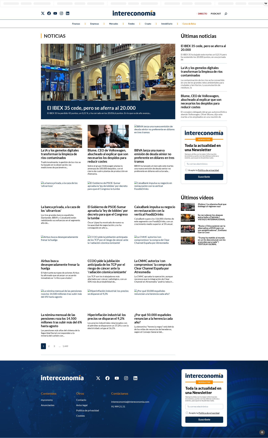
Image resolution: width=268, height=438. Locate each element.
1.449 (65, 346)
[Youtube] (55, 13)
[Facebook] (49, 13)
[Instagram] (61, 13)
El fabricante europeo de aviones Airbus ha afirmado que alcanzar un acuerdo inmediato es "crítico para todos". (60, 275)
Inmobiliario (166, 23)
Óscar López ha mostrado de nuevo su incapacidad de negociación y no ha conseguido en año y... (106, 225)
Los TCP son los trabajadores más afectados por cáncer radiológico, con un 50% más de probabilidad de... (107, 279)
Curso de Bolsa (189, 23)
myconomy (47, 399)
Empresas (94, 23)
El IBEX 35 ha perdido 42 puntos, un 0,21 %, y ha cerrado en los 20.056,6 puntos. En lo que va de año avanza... (99, 113)
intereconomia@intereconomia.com (130, 401)
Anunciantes (47, 405)
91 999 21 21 (118, 406)
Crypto (148, 23)
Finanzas (76, 23)
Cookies (80, 415)
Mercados (113, 23)
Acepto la (203, 170)
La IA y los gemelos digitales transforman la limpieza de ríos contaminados (202, 71)
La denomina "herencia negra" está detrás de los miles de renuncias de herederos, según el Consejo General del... (154, 329)
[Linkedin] (67, 13)
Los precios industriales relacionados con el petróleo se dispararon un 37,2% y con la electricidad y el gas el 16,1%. (108, 325)
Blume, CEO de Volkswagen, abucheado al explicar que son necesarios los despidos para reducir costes (201, 101)
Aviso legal (81, 405)
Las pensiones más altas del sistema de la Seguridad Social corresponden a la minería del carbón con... (60, 333)
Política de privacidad (208, 170)
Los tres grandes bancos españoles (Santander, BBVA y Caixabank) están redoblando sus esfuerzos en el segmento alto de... (60, 219)
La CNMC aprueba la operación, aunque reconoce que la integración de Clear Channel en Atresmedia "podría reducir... (153, 279)
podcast (216, 13)
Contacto (81, 399)
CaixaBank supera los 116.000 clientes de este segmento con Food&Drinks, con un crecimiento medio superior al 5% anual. (154, 221)
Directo (202, 13)
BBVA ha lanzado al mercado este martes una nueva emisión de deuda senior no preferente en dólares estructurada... (153, 168)
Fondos (131, 23)
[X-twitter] (43, 13)
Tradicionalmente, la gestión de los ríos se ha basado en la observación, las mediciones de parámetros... (61, 165)
